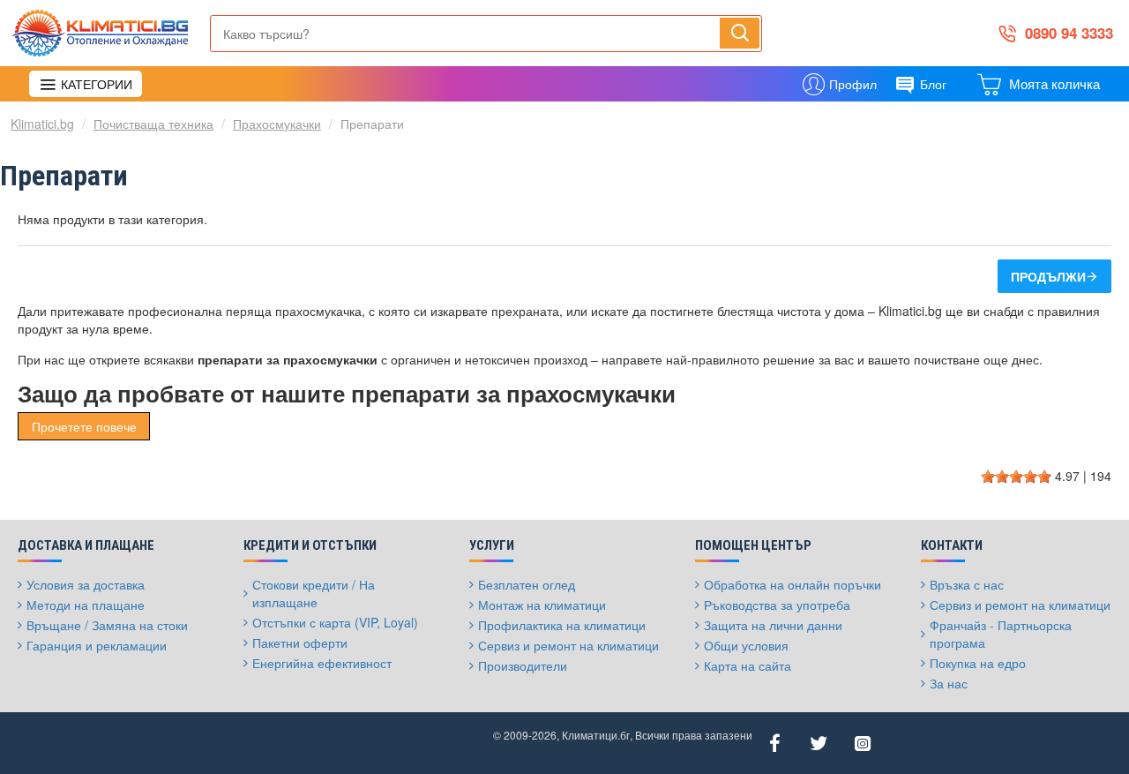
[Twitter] (818, 743)
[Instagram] (862, 743)
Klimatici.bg (42, 123)
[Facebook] (774, 743)
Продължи (1048, 276)
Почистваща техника (153, 123)
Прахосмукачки (277, 123)
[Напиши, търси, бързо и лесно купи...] (739, 33)
